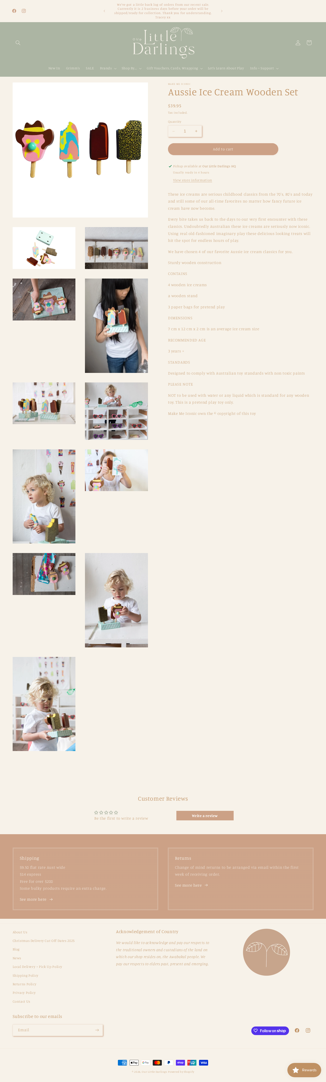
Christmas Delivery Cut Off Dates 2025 (44, 941)
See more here (33, 899)
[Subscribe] (96, 1030)
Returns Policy (25, 984)
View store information (192, 180)
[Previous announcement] (104, 11)
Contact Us (21, 1001)
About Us (20, 932)
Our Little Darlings (154, 1071)
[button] (18, 42)
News (17, 958)
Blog (16, 949)
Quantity (174, 121)
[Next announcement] (221, 11)
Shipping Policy (25, 975)
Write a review (205, 815)
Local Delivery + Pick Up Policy (38, 967)
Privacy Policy (24, 993)
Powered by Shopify (181, 1071)
